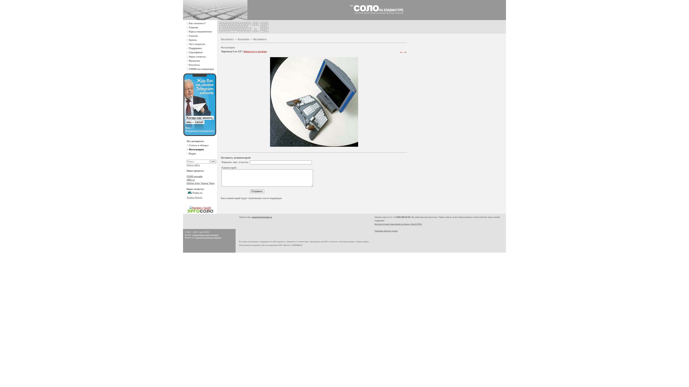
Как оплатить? (227, 39)
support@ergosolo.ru (262, 217)
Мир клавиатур (260, 39)
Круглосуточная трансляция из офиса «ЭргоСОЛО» (398, 224)
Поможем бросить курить (386, 231)
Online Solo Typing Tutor (201, 183)
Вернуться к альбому (255, 51)
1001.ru (191, 180)
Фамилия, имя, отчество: (235, 162)
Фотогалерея (243, 39)
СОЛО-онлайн (195, 176)
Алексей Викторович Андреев (205, 235)
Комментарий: (229, 167)
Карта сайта (193, 165)
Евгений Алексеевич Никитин (208, 238)
